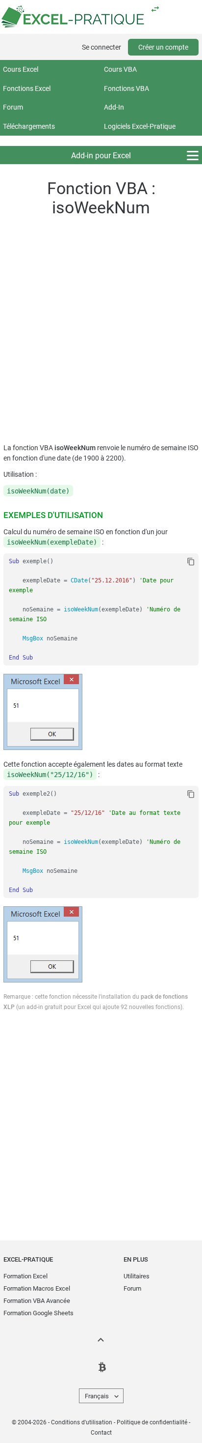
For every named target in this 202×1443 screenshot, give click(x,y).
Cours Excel (20, 69)
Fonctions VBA (126, 88)
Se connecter (101, 47)
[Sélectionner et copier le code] (191, 562)
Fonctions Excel (26, 88)
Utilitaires (137, 1276)
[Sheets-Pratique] (155, 8)
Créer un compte (163, 47)
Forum (13, 107)
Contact (101, 1432)
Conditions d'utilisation (81, 1422)
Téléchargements (29, 126)
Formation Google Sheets (38, 1313)
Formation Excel (25, 1276)
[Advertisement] (101, 332)
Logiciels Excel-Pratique (140, 126)
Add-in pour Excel (101, 155)
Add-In (114, 107)
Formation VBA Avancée (36, 1300)
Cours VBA (120, 69)
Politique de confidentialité (152, 1422)
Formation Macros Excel (36, 1288)
